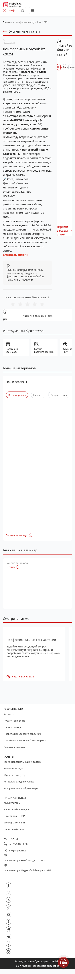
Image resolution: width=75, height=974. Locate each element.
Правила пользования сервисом (22, 733)
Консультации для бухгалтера (21, 788)
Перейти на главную (17, 535)
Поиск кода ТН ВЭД (14, 816)
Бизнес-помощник (14, 768)
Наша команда (12, 727)
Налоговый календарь (17, 809)
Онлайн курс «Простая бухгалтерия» (25, 740)
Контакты (9, 714)
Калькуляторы (12, 802)
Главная (7, 22)
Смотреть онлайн (15, 254)
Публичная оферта (14, 720)
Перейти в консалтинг (23, 676)
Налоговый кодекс (14, 829)
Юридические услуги (16, 775)
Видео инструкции (14, 747)
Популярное (70, 67)
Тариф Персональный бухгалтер (22, 761)
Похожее (59, 67)
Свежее (64, 67)
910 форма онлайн (14, 822)
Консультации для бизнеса (19, 781)
